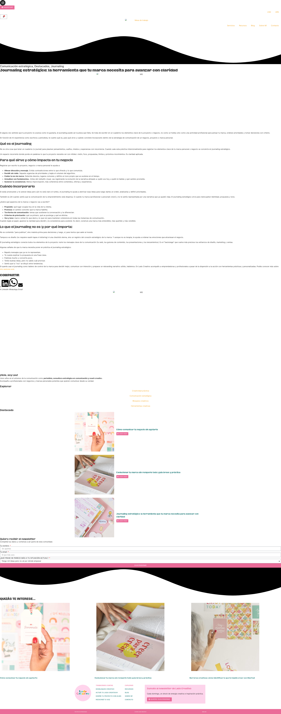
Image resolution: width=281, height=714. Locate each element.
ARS (277, 12)
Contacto (275, 25)
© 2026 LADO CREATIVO (140, 711)
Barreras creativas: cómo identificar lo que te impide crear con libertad (222, 678)
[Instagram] (2, 2)
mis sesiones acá (7, 269)
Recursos (243, 25)
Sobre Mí (263, 25)
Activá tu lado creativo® (107, 692)
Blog (253, 25)
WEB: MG (204, 711)
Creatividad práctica (140, 391)
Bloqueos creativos (141, 401)
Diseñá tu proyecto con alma (108, 696)
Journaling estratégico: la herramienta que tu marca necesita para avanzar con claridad (157, 515)
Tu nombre (4, 546)
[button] (0, 288)
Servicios (231, 25)
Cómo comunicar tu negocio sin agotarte (137, 429)
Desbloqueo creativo (105, 689)
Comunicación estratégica (16, 66)
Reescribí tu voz (103, 699)
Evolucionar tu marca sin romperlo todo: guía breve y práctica (148, 472)
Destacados (41, 66)
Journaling (57, 66)
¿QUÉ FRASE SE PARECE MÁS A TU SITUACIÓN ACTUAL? (24, 558)
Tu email (3, 552)
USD (269, 12)
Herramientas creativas (140, 406)
